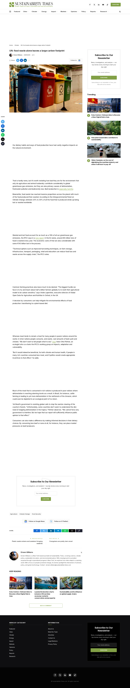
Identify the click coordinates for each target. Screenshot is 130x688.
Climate (34, 11)
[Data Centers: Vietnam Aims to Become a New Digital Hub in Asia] (20, 583)
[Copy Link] (3, 143)
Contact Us (51, 638)
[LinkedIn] (3, 130)
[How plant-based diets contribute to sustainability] (104, 128)
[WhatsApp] (3, 135)
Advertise (51, 635)
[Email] (3, 139)
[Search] (120, 11)
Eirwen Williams (17, 55)
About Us (51, 629)
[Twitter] (3, 121)
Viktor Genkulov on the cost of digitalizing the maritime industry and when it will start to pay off (104, 162)
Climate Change (25, 514)
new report (39, 238)
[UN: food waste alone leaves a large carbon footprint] (45, 89)
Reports (93, 11)
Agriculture (13, 514)
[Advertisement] (65, 29)
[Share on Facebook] (21, 60)
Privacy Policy (52, 644)
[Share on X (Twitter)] (17, 60)
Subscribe (115, 4)
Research (103, 11)
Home (11, 45)
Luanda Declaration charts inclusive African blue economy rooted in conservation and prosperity (45, 595)
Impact (53, 11)
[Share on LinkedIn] (25, 60)
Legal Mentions (53, 641)
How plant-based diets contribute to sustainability (104, 139)
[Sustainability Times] (31, 4)
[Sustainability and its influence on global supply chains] (71, 583)
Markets (63, 11)
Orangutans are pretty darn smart (61, 541)
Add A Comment (46, 605)
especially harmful (66, 189)
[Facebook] (3, 126)
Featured (17, 11)
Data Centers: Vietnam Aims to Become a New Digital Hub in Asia (20, 594)
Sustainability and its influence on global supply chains (71, 593)
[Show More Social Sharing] (29, 60)
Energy (44, 11)
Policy (84, 11)
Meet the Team (53, 632)
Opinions (74, 11)
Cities (25, 11)
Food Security (36, 514)
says (54, 342)
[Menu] (10, 11)
